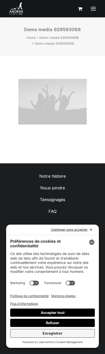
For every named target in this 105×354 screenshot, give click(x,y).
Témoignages (52, 199)
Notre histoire (52, 176)
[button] (93, 8)
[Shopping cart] (77, 8)
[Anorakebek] (16, 8)
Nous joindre (52, 187)
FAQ (52, 211)
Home (31, 37)
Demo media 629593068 (59, 37)
